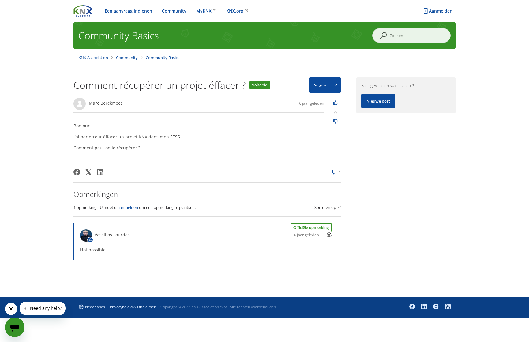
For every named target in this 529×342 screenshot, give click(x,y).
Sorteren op (325, 207)
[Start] (82, 10)
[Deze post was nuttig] (335, 103)
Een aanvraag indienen (128, 11)
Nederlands (95, 307)
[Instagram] (436, 307)
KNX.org (234, 11)
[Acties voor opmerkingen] (329, 234)
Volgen (320, 85)
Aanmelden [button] (440, 11)
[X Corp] (88, 172)
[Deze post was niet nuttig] (335, 122)
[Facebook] (76, 172)
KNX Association (93, 57)
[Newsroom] (448, 307)
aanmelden (128, 207)
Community (174, 11)
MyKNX (204, 11)
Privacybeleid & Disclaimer (133, 307)
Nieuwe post (378, 101)
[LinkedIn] (100, 172)
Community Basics (162, 57)
